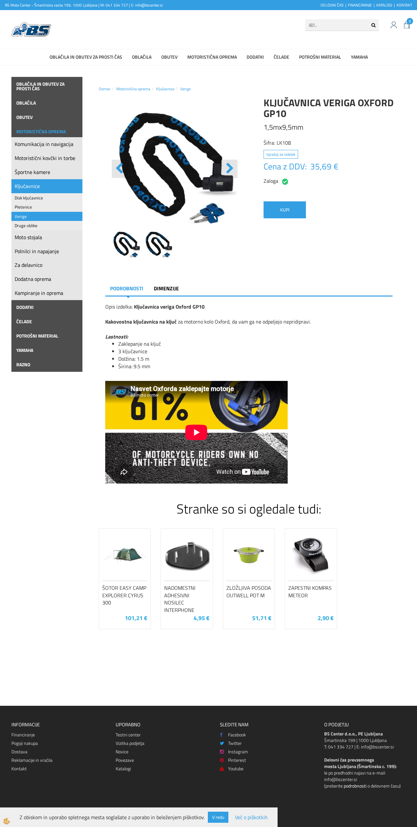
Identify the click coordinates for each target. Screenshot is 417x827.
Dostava (19, 751)
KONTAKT (404, 5)
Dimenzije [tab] (166, 288)
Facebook (237, 734)
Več (125, 565)
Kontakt (19, 768)
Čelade (281, 56)
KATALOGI (384, 5)
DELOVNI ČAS (332, 5)
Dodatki (255, 56)
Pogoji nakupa (24, 743)
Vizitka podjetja (130, 743)
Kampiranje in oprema (39, 293)
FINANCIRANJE (360, 5)
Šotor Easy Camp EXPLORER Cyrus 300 (124, 595)
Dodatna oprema (33, 279)
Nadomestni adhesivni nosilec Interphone (179, 599)
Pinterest (237, 760)
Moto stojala (28, 237)
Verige (21, 216)
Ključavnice (27, 186)
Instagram (238, 751)
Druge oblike (26, 225)
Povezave (125, 760)
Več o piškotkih (251, 817)
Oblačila (141, 56)
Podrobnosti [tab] (126, 288)
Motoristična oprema (212, 56)
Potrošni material (320, 56)
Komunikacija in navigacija (44, 144)
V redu (218, 817)
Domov (104, 89)
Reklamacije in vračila (31, 760)
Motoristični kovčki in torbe (45, 158)
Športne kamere (32, 172)
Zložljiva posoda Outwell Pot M (248, 591)
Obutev (169, 56)
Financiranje (23, 734)
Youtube (235, 768)
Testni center (128, 734)
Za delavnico (28, 265)
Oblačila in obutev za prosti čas (86, 56)
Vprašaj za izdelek (280, 154)
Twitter (235, 743)
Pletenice (23, 207)
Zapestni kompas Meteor (310, 591)
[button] (229, 169)
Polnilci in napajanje (37, 251)
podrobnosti (355, 785)
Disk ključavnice (29, 198)
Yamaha (359, 56)
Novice (122, 751)
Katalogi (123, 768)
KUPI (284, 209)
